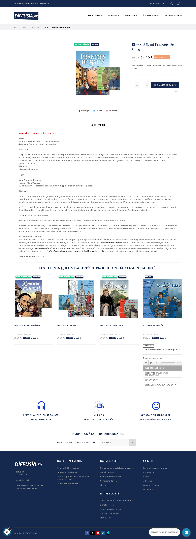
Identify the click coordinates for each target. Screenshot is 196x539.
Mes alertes (148, 490)
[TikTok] (108, 533)
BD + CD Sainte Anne (66, 325)
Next (123, 73)
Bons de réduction (151, 485)
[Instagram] (103, 533)
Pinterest (113, 111)
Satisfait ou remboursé (67, 484)
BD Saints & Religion (22, 335)
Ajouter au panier (166, 85)
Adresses (147, 481)
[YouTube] (98, 533)
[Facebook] (87, 533)
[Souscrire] (132, 442)
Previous (73, 73)
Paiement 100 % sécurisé (68, 468)
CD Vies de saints (150, 335)
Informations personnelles (155, 468)
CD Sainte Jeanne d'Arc (154, 325)
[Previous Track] (146, 363)
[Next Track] (156, 363)
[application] (162, 362)
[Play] (151, 363)
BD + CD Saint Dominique (111, 325)
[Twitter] (92, 533)
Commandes (149, 472)
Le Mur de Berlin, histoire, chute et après (52, 248)
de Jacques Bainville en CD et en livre (76, 251)
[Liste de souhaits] (176, 92)
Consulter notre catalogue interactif (116, 468)
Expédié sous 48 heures (67, 472)
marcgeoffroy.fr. (150, 251)
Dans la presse (107, 472)
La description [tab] (98, 124)
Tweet (99, 111)
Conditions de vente (109, 481)
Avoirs (146, 477)
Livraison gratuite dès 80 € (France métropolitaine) (73, 478)
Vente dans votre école (110, 477)
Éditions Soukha (114, 242)
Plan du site (105, 485)
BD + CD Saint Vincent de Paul (27, 325)
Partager (85, 111)
